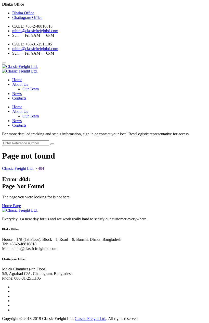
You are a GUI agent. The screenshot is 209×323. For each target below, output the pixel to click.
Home (17, 80)
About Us (20, 84)
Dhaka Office (23, 13)
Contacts (19, 98)
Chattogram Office (27, 17)
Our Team (30, 89)
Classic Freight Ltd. (90, 318)
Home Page (11, 206)
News (17, 93)
